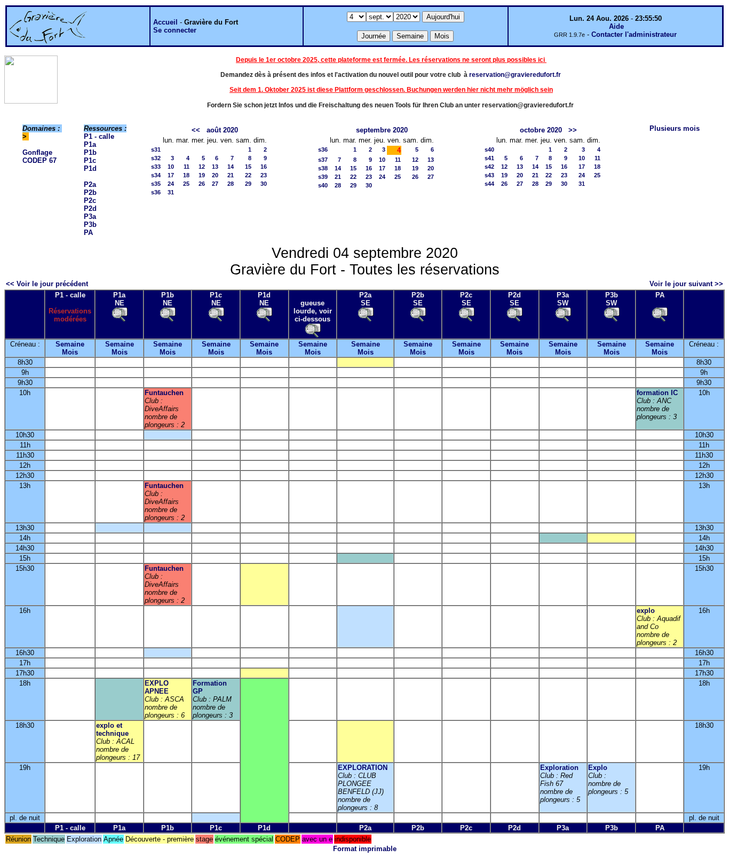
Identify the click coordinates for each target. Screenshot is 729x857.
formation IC (657, 393)
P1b (90, 152)
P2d (90, 209)
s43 (489, 175)
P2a (90, 184)
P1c (90, 160)
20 (215, 175)
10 (171, 166)
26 (202, 183)
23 (263, 175)
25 (186, 183)
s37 (323, 159)
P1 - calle (99, 136)
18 (186, 175)
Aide (616, 26)
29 (248, 183)
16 (263, 166)
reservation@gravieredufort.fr (515, 74)
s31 (156, 149)
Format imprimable (365, 849)
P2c (90, 200)
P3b (90, 225)
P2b (90, 192)
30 (263, 183)
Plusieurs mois (674, 128)
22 (248, 175)
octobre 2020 (541, 130)
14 (230, 166)
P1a (90, 144)
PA (88, 233)
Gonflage (37, 152)
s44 (489, 183)
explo (646, 611)
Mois (70, 352)
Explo (597, 768)
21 (230, 175)
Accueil (165, 22)
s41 (489, 158)
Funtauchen (164, 393)
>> (572, 130)
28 (230, 183)
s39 (323, 177)
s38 (323, 168)
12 (202, 166)
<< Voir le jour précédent (47, 284)
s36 (156, 192)
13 (215, 166)
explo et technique (112, 729)
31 (171, 192)
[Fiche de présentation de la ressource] (120, 314)
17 (171, 175)
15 (248, 166)
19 (202, 175)
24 (171, 183)
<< (196, 130)
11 (186, 166)
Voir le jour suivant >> (686, 284)
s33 (156, 166)
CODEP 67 (39, 160)
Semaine (70, 344)
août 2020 (222, 130)
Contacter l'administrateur (634, 34)
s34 (156, 175)
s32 (156, 158)
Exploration (559, 768)
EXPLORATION (362, 768)
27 (215, 183)
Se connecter (174, 30)
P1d (90, 168)
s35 (156, 183)
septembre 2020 (382, 130)
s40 (323, 185)
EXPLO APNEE (157, 687)
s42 (489, 166)
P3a (90, 217)
